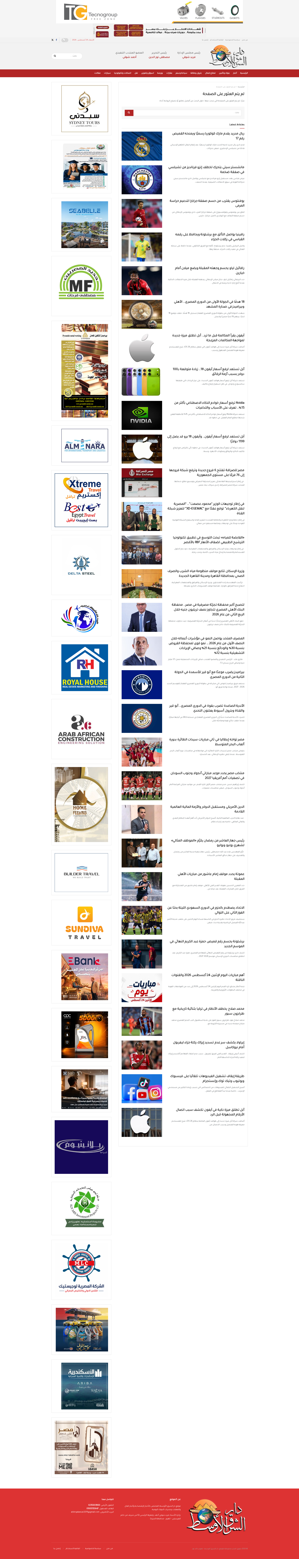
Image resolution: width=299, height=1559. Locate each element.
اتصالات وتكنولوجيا (122, 73)
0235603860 (94, 1505)
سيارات (107, 73)
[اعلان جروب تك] (149, 12)
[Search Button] (55, 56)
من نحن (245, 40)
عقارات (169, 73)
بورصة (160, 73)
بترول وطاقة (196, 73)
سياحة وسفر (181, 73)
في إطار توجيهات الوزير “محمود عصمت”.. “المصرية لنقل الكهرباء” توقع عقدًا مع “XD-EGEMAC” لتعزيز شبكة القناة (206, 509)
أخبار (235, 73)
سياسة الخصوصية (232, 40)
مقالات (97, 73)
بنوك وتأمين (224, 73)
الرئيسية (244, 73)
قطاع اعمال (210, 73)
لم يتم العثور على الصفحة (226, 87)
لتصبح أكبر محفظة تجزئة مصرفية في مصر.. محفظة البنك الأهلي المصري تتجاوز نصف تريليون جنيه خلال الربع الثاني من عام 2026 (208, 610)
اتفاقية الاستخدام (216, 40)
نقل (136, 73)
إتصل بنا (205, 40)
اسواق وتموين (147, 73)
